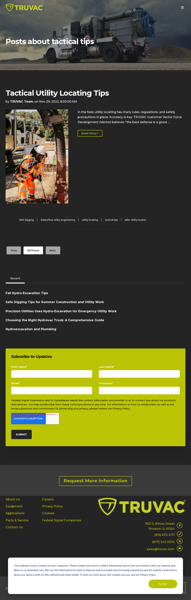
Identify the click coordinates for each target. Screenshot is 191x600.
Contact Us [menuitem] (14, 527)
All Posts (33, 250)
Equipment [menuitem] (14, 506)
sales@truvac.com (161, 549)
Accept (163, 583)
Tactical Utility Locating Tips (57, 93)
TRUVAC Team (21, 101)
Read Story (89, 133)
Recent (15, 278)
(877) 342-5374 (163, 542)
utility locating (90, 219)
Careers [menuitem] (48, 499)
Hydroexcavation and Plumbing (31, 329)
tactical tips (111, 219)
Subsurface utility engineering (58, 219)
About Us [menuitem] (13, 499)
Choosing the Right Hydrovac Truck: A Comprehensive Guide (55, 320)
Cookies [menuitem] (48, 513)
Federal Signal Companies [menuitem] (61, 520)
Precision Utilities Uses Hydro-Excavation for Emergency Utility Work (61, 311)
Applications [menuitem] (15, 513)
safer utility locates (135, 219)
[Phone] (179, 536)
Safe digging (26, 219)
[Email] (179, 550)
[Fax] (179, 543)
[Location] (179, 527)
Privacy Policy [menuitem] (52, 506)
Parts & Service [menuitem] (17, 520)
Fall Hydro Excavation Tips (27, 293)
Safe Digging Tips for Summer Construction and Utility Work (55, 302)
